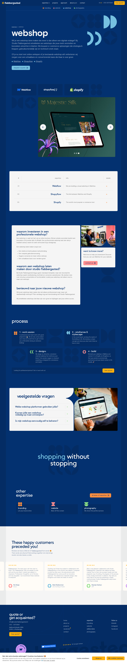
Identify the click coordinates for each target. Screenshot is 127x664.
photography (91, 632)
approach (64, 3)
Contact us (89, 263)
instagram (114, 626)
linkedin (113, 623)
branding (90, 623)
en (101, 3)
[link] (119, 3)
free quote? (119, 3)
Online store (91, 629)
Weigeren (99, 658)
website (89, 626)
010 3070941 (108, 3)
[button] (46, 3)
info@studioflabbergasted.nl (18, 622)
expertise (45, 3)
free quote (108, 370)
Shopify (39, 61)
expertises (14, 27)
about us (73, 3)
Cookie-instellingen (83, 658)
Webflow (17, 61)
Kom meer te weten (49, 660)
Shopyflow (28, 61)
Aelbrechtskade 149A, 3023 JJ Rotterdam (16, 628)
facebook (114, 629)
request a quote (19, 68)
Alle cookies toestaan (115, 658)
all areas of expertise (99, 495)
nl (99, 3)
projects (55, 3)
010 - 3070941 (14, 624)
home (65, 620)
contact (82, 3)
